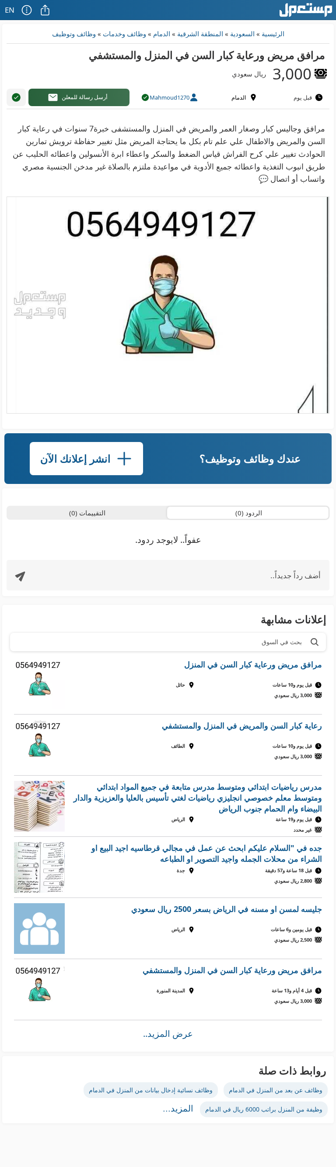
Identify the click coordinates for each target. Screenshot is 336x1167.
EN (9, 10)
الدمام (161, 33)
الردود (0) (248, 512)
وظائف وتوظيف (74, 33)
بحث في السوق (282, 642)
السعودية (242, 33)
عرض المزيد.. (168, 1033)
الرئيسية (273, 33)
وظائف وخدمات (124, 33)
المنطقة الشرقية (200, 33)
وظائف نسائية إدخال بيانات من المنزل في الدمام (151, 1090)
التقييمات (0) (87, 512)
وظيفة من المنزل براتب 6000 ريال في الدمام (263, 1109)
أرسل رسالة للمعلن (85, 97)
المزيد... (178, 1108)
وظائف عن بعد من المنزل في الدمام (275, 1090)
